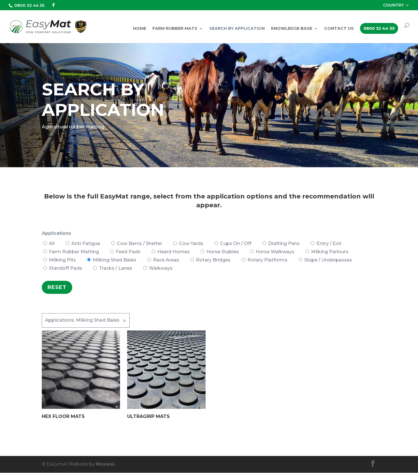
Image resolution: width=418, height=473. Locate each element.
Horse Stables (222, 251)
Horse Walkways (275, 251)
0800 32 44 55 (29, 5)
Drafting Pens (284, 243)
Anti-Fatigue (85, 243)
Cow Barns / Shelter (139, 243)
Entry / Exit (329, 243)
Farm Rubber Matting (74, 251)
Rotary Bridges (213, 260)
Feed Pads (128, 251)
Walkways (161, 268)
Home (139, 28)
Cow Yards (191, 243)
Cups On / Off (235, 243)
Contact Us (339, 28)
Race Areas (166, 260)
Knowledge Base (291, 28)
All (52, 243)
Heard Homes (173, 251)
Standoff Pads (65, 268)
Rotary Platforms (267, 260)
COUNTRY (393, 5)
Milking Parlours (329, 251)
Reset (57, 287)
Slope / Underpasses (328, 260)
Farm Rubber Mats (174, 28)
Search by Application (237, 28)
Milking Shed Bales (114, 260)
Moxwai (105, 464)
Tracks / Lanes (115, 268)
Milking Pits (62, 260)
